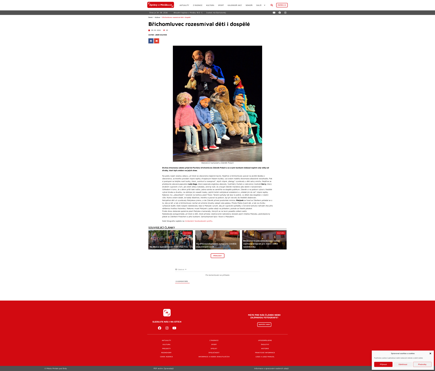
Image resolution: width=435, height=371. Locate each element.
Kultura (157, 17)
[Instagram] (285, 12)
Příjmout (383, 364)
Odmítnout (403, 364)
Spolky (214, 348)
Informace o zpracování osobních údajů (271, 368)
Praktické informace (265, 352)
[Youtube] (274, 12)
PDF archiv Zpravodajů (164, 368)
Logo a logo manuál (265, 357)
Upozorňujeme (265, 340)
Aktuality (166, 340)
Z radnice (214, 340)
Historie (265, 348)
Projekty (166, 348)
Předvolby (422, 364)
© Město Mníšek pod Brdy (56, 368)
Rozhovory (166, 352)
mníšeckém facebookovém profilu (198, 221)
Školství (265, 344)
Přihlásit (217, 256)
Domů (150, 17)
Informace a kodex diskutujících (214, 357)
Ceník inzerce (166, 357)
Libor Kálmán (161, 35)
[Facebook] (279, 12)
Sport (214, 344)
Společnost (214, 352)
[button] (430, 353)
